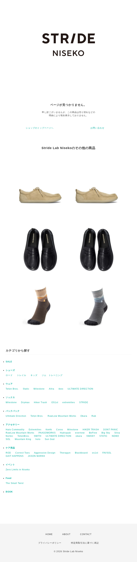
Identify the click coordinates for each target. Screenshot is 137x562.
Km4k (49, 429)
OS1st (54, 402)
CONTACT (86, 534)
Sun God (50, 439)
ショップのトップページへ (40, 128)
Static (26, 389)
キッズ (34, 375)
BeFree (93, 433)
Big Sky (106, 433)
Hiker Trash (40, 402)
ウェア (9, 384)
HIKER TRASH (91, 429)
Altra (51, 389)
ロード (9, 375)
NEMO (115, 436)
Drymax (25, 402)
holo (37, 439)
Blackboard (81, 453)
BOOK (9, 492)
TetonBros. (23, 436)
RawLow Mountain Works (62, 416)
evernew (80, 433)
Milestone (39, 389)
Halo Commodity (15, 429)
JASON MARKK (36, 456)
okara (79, 436)
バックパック (13, 411)
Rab (94, 416)
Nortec (9, 436)
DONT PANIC (110, 429)
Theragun (65, 453)
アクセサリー (13, 424)
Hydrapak (65, 433)
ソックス (10, 397)
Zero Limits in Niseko (18, 469)
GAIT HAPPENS (15, 456)
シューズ (10, 370)
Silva (117, 433)
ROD (8, 453)
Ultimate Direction (16, 416)
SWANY (90, 436)
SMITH (37, 436)
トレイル (21, 375)
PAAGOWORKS (47, 433)
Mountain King (23, 439)
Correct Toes (22, 453)
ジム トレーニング (52, 375)
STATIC (103, 436)
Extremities (35, 429)
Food (8, 478)
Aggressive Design (44, 453)
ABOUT (66, 534)
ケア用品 (10, 448)
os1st (95, 453)
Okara (83, 416)
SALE (9, 361)
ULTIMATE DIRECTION (80, 389)
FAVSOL (106, 453)
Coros (59, 429)
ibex (61, 389)
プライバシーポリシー (49, 543)
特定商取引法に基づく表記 (85, 543)
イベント (10, 464)
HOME (49, 534)
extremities (68, 402)
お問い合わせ (97, 128)
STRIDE (83, 402)
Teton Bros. (12, 389)
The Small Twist (15, 483)
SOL (8, 439)
